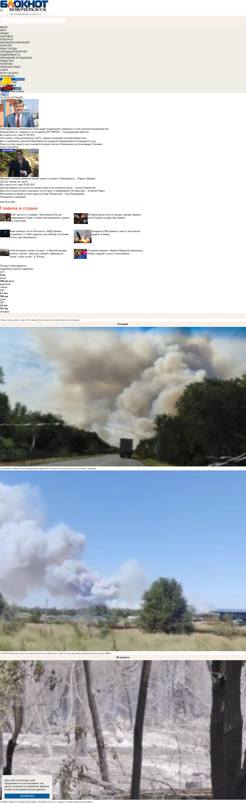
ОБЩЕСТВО (7, 61)
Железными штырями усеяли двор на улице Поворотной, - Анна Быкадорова (42, 193)
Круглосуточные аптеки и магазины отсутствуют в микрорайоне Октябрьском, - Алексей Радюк (52, 190)
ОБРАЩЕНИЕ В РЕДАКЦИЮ (16, 57)
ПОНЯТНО (27, 796)
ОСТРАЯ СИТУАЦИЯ (11, 97)
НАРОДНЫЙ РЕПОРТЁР (13, 51)
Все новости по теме (11, 135)
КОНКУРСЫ (6, 39)
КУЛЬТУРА (6, 45)
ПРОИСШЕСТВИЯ (10, 67)
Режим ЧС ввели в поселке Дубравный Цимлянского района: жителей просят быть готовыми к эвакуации (50, 468)
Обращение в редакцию (13, 197)
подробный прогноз (10, 268)
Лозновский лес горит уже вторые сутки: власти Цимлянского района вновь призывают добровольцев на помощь (54, 653)
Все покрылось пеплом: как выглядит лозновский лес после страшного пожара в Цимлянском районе (49, 802)
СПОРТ (4, 70)
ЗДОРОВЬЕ (6, 36)
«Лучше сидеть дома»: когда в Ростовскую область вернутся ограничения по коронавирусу (40, 320)
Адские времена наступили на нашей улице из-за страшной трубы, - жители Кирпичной (47, 187)
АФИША (4, 33)
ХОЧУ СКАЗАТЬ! (9, 73)
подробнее (27, 268)
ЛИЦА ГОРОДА (8, 48)
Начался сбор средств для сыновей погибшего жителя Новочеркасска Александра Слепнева (51, 144)
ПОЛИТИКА (6, 64)
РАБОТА (20, 79)
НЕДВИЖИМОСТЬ (10, 54)
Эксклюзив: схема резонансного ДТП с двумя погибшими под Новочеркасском (43, 138)
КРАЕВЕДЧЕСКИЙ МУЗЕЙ (14, 42)
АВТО (3, 30)
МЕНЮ (4, 27)
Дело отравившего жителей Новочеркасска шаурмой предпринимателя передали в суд (48, 141)
